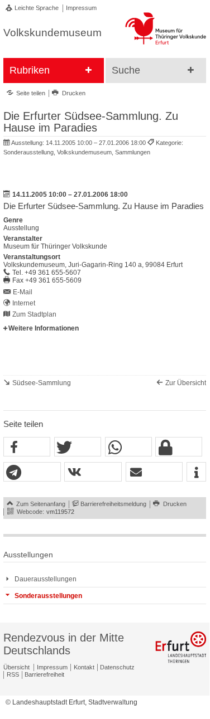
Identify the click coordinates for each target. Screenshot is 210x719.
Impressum (81, 7)
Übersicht (16, 667)
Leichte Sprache (37, 7)
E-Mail (22, 292)
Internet (23, 303)
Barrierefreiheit (44, 674)
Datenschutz (117, 667)
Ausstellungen (28, 555)
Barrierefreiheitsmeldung (113, 504)
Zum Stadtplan (34, 314)
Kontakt (84, 667)
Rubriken (29, 70)
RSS (13, 674)
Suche (126, 70)
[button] (27, 447)
